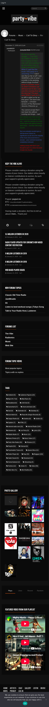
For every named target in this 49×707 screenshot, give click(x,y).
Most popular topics (13, 368)
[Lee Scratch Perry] (24, 502)
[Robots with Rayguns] (38, 516)
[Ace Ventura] (38, 541)
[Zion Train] (24, 513)
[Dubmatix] (11, 570)
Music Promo (14, 438)
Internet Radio (34, 426)
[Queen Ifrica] (11, 500)
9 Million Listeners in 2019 (16, 253)
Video (34, 466)
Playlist (12, 446)
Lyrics (37, 430)
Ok (25, 703)
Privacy (13, 691)
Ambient (12, 395)
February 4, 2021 (12, 237)
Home (5, 688)
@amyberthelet (25, 50)
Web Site (9, 345)
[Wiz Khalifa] (24, 552)
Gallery (28, 688)
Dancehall (13, 407)
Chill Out (25, 403)
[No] (46, 699)
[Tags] (43, 225)
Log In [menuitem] (3, 3)
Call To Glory (31, 35)
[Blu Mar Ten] (24, 527)
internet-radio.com (15, 426)
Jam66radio (10, 299)
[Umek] (38, 554)
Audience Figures (27, 395)
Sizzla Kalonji (14, 462)
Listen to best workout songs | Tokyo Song (24, 307)
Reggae (38, 454)
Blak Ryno (26, 399)
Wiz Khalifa (27, 470)
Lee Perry (24, 430)
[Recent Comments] (31, 225)
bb (6, 303)
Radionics (9, 338)
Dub (10, 411)
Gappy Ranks (13, 418)
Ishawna (12, 430)
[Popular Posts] (19, 225)
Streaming (29, 462)
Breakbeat (12, 403)
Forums (12, 35)
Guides (39, 418)
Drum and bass (28, 407)
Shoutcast (28, 458)
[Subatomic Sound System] (38, 502)
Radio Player (13, 454)
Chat (20, 688)
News (5, 691)
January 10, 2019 (12, 273)
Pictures (31, 442)
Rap (26, 454)
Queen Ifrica (33, 450)
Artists (13, 688)
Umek (24, 466)
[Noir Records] (11, 529)
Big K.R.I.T (12, 399)
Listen (35, 688)
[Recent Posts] (7, 225)
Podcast (24, 446)
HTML (23, 422)
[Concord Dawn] (24, 539)
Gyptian (11, 422)
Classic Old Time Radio (15, 295)
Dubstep (34, 411)
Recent (30, 591)
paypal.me (16, 199)
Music (20, 35)
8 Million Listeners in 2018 (16, 261)
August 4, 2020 (12, 248)
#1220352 (40, 45)
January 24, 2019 (12, 265)
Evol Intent (12, 415)
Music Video (29, 438)
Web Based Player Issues (15, 270)
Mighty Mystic (13, 434)
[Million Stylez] (11, 513)
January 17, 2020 (12, 256)
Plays (10, 591)
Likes (20, 591)
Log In (20, 691)
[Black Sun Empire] (38, 529)
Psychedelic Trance (15, 450)
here (14, 214)
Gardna (27, 418)
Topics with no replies (14, 372)
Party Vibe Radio (15, 442)
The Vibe (9, 334)
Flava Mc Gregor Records (31, 415)
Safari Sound (13, 458)
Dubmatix (22, 411)
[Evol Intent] (11, 543)
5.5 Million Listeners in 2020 (16, 234)
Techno (12, 466)
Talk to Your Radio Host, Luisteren (20, 311)
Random (40, 591)
